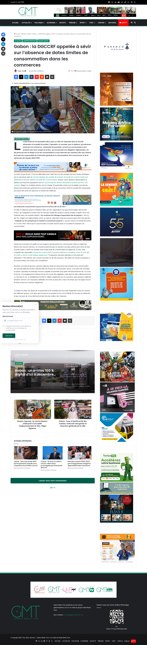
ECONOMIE (51, 23)
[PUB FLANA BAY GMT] (116, 522)
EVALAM (23, 339)
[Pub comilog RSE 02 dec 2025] (116, 105)
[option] (53, 371)
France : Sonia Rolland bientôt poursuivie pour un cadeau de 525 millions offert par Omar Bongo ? (36, 372)
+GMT (91, 23)
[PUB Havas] (116, 170)
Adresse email (8, 316)
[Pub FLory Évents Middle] (52, 309)
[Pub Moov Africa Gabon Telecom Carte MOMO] (116, 340)
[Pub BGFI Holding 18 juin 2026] (116, 236)
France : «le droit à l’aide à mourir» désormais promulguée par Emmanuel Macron (51, 464)
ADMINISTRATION (30, 41)
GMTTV (124, 23)
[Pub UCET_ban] (52, 204)
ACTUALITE (26, 23)
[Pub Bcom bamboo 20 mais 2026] (116, 481)
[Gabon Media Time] (28, 11)
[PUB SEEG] (116, 300)
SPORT (82, 23)
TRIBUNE (72, 23)
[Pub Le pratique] (116, 493)
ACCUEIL (15, 23)
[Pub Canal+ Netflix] (52, 240)
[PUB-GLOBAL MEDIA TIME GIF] (116, 266)
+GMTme (101, 23)
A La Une (18, 41)
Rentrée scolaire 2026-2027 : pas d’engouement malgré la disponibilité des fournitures (79, 463)
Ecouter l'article (22, 138)
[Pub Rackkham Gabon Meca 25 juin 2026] (116, 205)
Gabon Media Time (43, 637)
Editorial (112, 23)
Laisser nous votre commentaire (53, 481)
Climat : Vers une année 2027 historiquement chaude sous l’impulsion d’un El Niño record (25, 463)
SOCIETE (62, 23)
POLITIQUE (39, 23)
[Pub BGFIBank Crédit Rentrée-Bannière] (52, 171)
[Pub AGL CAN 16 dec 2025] (116, 140)
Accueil (17, 34)
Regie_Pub (21, 71)
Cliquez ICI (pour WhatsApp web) (116, 629)
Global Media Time (64, 637)
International (20, 363)
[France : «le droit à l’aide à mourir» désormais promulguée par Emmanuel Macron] (52, 452)
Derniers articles (26, 34)
